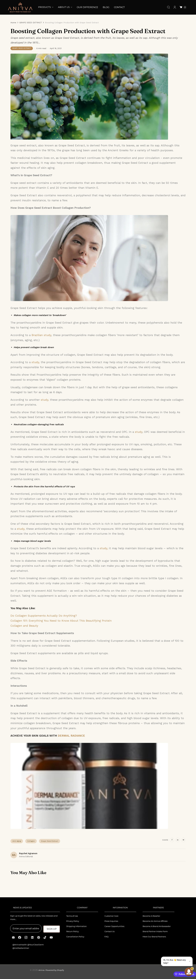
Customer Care (111, 916)
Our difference (87, 7)
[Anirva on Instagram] (26, 937)
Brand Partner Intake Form (155, 931)
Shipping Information (76, 926)
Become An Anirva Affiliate (155, 921)
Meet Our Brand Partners (154, 936)
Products (44, 7)
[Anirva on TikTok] (45, 937)
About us (64, 7)
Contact (119, 7)
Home (13, 22)
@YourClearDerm (35, 944)
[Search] (168, 7)
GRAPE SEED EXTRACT (30, 22)
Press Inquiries (111, 921)
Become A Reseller (151, 916)
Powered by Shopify (54, 970)
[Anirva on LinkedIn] (32, 937)
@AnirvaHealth (19, 944)
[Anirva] (20, 7)
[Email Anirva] (13, 937)
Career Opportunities (114, 926)
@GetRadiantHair (20, 948)
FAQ (106, 936)
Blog (106, 7)
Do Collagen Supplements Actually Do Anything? (43, 615)
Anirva (41, 970)
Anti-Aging (16, 841)
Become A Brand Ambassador (157, 926)
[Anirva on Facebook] (20, 937)
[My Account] (175, 7)
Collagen (31, 841)
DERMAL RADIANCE (71, 735)
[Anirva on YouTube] (51, 937)
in (177, 840)
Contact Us (109, 931)
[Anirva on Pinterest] (38, 937)
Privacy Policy (72, 921)
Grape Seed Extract (49, 841)
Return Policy (72, 931)
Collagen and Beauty (24, 625)
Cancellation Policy (75, 936)
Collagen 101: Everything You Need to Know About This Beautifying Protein (61, 620)
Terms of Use (72, 916)
